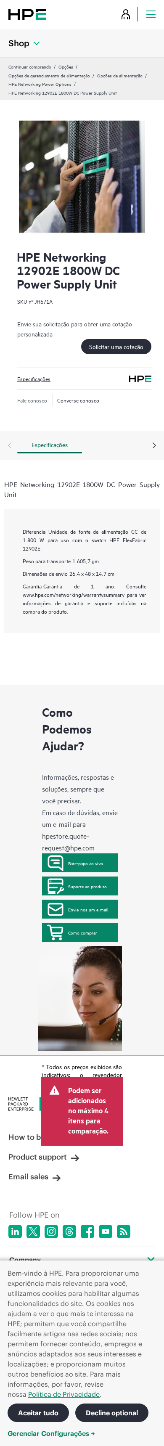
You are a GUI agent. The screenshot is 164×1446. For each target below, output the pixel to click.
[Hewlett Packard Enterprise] (27, 14)
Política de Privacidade (64, 1394)
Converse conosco (78, 400)
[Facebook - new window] (87, 1231)
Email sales (28, 1176)
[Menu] (151, 14)
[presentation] (154, 446)
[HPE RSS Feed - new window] (123, 1231)
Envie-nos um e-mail (88, 909)
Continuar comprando (29, 66)
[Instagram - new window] (51, 1231)
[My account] (126, 14)
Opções (65, 66)
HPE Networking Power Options (39, 83)
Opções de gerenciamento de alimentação (49, 75)
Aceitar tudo (38, 1413)
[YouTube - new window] (105, 1231)
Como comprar (82, 932)
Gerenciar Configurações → (51, 1433)
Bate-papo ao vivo (85, 863)
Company (25, 1259)
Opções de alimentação (120, 75)
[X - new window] (33, 1231)
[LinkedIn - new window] (15, 1231)
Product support (37, 1157)
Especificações (33, 378)
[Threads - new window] (69, 1231)
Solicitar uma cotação (116, 346)
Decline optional (112, 1413)
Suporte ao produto (87, 886)
